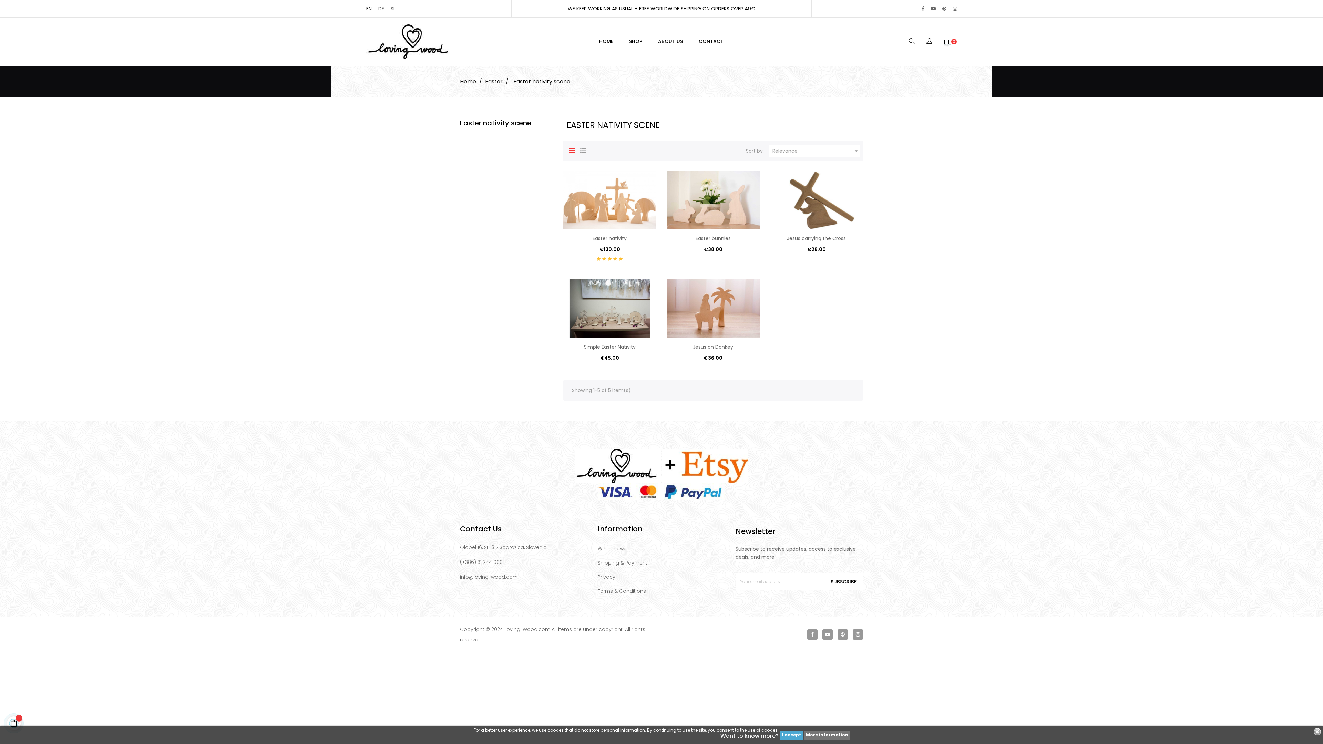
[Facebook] (923, 8)
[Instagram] (955, 8)
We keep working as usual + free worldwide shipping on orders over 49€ (661, 8)
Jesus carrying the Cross (816, 238)
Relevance (816, 151)
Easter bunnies (713, 238)
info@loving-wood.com (489, 577)
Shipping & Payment (622, 562)
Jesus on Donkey (713, 346)
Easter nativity (610, 238)
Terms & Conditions (622, 591)
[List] (583, 150)
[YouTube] (933, 8)
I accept (791, 735)
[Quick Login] (930, 41)
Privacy (606, 577)
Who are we (612, 548)
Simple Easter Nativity (610, 346)
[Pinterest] (944, 8)
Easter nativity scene (495, 123)
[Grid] (572, 150)
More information (827, 735)
